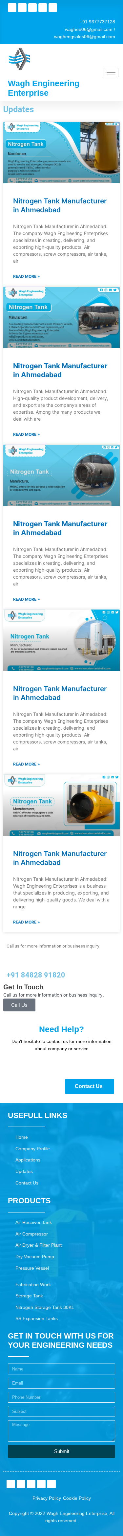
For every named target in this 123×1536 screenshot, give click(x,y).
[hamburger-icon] (111, 72)
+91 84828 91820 (36, 975)
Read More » (26, 276)
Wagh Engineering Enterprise (43, 88)
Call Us (19, 1005)
